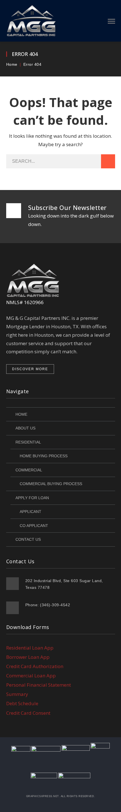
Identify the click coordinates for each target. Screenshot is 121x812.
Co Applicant (34, 525)
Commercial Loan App (31, 675)
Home (11, 64)
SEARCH (108, 161)
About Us (25, 428)
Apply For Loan (32, 498)
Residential (28, 442)
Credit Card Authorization (34, 666)
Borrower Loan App (28, 657)
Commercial (28, 470)
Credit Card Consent (28, 713)
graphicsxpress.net (42, 796)
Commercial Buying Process (51, 483)
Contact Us (28, 539)
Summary (17, 694)
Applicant (30, 511)
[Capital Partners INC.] (32, 20)
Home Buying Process (44, 456)
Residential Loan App (29, 647)
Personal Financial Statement (38, 685)
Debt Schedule (22, 703)
